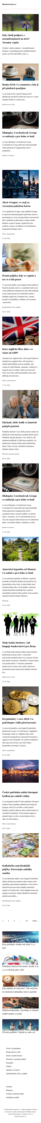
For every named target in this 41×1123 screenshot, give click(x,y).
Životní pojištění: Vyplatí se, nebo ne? (18, 1032)
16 (27, 921)
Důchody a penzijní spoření (10, 454)
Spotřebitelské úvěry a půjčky (11, 307)
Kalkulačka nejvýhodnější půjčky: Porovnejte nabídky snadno (17, 869)
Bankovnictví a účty (8, 104)
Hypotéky (5, 601)
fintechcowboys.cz (9, 4)
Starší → (35, 921)
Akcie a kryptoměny (8, 234)
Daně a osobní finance (9, 380)
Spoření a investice (8, 155)
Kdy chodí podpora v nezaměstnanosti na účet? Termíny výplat (16, 39)
